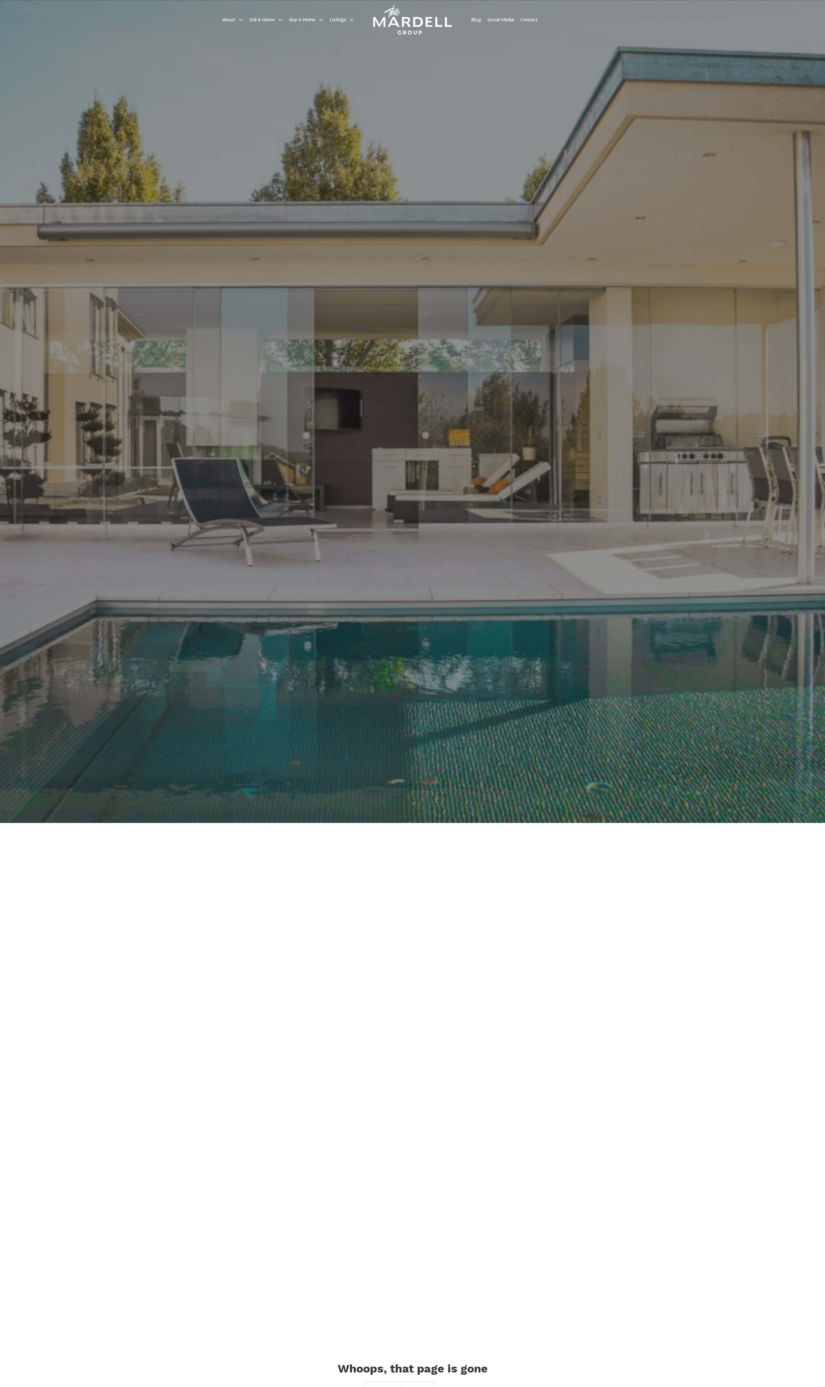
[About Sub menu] (240, 19)
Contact (529, 19)
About (228, 19)
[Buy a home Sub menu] (321, 19)
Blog (476, 19)
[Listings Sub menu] (351, 19)
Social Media (501, 19)
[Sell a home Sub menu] (280, 19)
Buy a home (302, 19)
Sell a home (262, 19)
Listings (338, 19)
